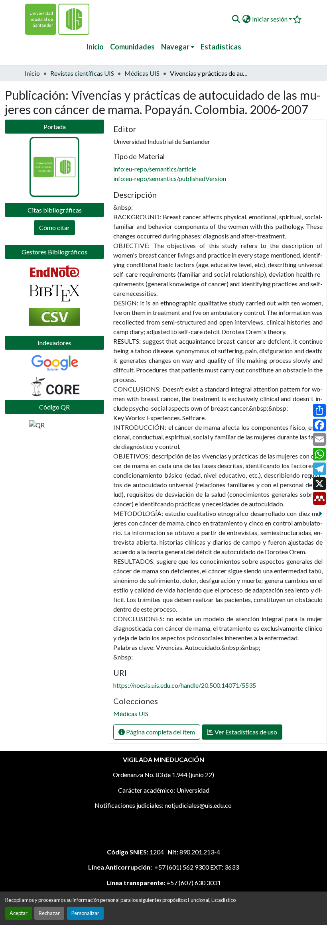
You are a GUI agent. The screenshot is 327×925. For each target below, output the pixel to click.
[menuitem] (177, 46)
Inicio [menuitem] (95, 46)
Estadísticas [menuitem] (221, 46)
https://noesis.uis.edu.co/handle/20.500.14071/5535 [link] (184, 685)
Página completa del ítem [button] (160, 732)
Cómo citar (54, 227)
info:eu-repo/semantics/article (154, 169)
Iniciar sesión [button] (270, 19)
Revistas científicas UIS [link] (82, 73)
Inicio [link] (32, 73)
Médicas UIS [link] (142, 73)
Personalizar (85, 913)
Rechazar (49, 913)
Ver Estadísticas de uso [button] (245, 732)
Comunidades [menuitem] (132, 46)
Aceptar (19, 913)
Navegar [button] (175, 46)
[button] (236, 19)
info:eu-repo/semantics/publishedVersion (169, 178)
